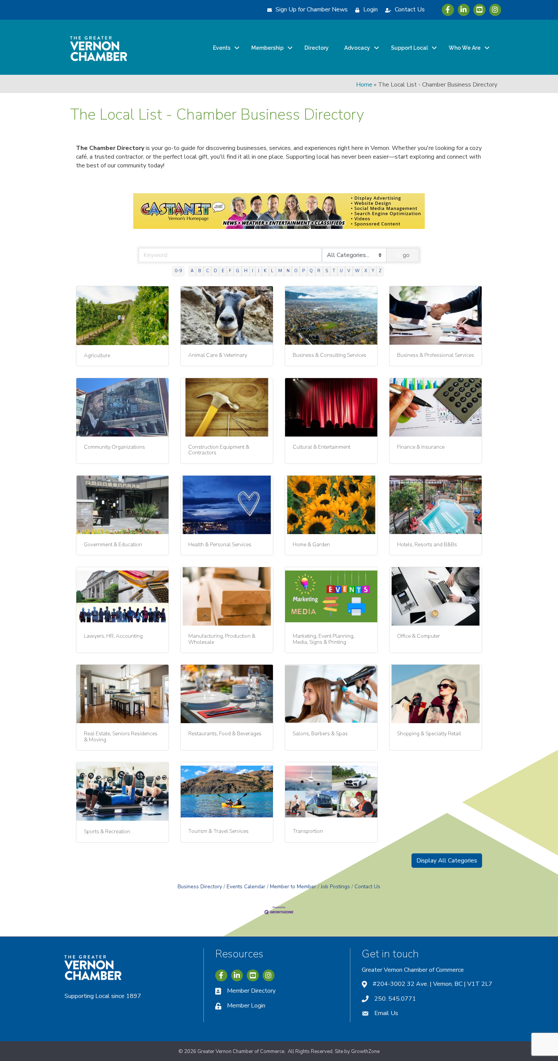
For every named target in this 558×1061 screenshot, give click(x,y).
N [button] (288, 271)
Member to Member (293, 886)
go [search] (406, 255)
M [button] (280, 271)
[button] (446, 860)
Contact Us (367, 886)
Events (221, 48)
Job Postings (335, 886)
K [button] (265, 271)
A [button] (192, 271)
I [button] (252, 271)
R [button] (318, 271)
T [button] (334, 271)
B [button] (199, 271)
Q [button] (311, 271)
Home (364, 84)
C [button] (207, 271)
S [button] (326, 271)
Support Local (409, 48)
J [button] (258, 271)
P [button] (303, 271)
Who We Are (465, 48)
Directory (316, 48)
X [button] (365, 271)
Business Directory (200, 886)
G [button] (237, 271)
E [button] (223, 271)
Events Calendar (246, 886)
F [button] (230, 271)
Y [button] (373, 271)
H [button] (245, 271)
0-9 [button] (178, 271)
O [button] (296, 271)
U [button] (341, 271)
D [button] (215, 271)
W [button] (357, 271)
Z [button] (380, 271)
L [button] (272, 271)
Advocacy (357, 48)
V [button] (348, 271)
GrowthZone (365, 1051)
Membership (267, 48)
